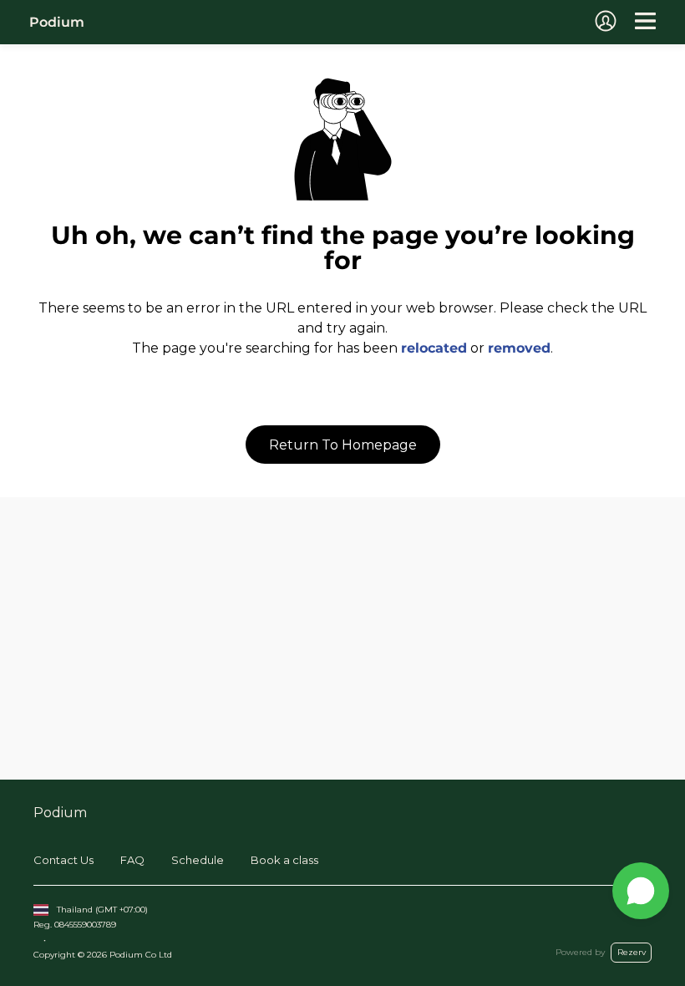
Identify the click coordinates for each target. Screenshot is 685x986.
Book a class (284, 860)
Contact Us (63, 860)
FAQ (132, 860)
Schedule (197, 860)
